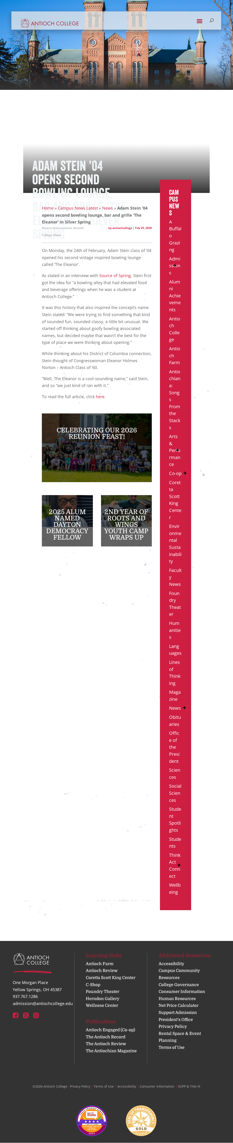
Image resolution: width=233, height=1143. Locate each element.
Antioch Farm (100, 963)
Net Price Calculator (178, 1005)
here (100, 396)
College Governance (179, 984)
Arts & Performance (174, 450)
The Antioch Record (105, 1037)
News (107, 208)
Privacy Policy (173, 1026)
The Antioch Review (106, 1044)
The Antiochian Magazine (111, 1051)
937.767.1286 (25, 996)
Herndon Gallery (102, 998)
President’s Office (176, 1019)
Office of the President (174, 747)
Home (47, 208)
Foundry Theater (102, 991)
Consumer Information (182, 991)
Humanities (175, 630)
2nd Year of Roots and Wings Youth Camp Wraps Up (126, 524)
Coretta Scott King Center (110, 977)
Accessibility (171, 963)
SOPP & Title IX (189, 1086)
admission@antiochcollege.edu (43, 1003)
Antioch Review (102, 970)
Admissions (174, 266)
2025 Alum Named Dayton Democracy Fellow (67, 524)
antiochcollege (122, 228)
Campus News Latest (78, 208)
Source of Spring (115, 275)
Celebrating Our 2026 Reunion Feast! (97, 433)
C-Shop (93, 984)
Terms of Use (172, 1047)
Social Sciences (175, 793)
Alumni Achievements (57, 228)
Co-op (175, 473)
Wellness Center (102, 1005)
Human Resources (177, 998)
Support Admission (178, 1012)
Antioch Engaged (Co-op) (110, 1030)
